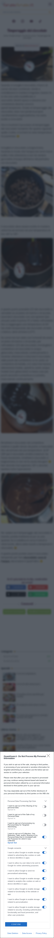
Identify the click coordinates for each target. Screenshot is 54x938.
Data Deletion (12, 933)
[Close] (49, 756)
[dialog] (27, 845)
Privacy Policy (41, 933)
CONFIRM (16, 924)
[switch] (44, 806)
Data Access (27, 933)
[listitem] (27, 801)
